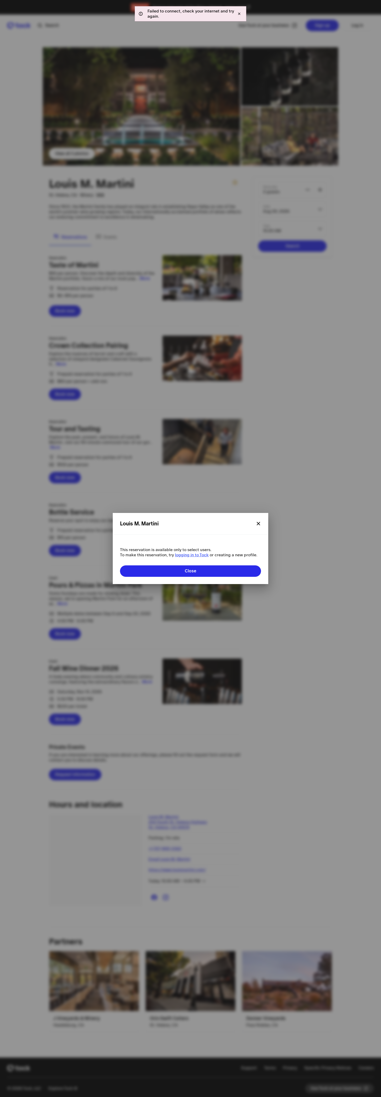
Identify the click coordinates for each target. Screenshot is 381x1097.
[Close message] (239, 13)
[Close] (258, 523)
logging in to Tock (192, 554)
